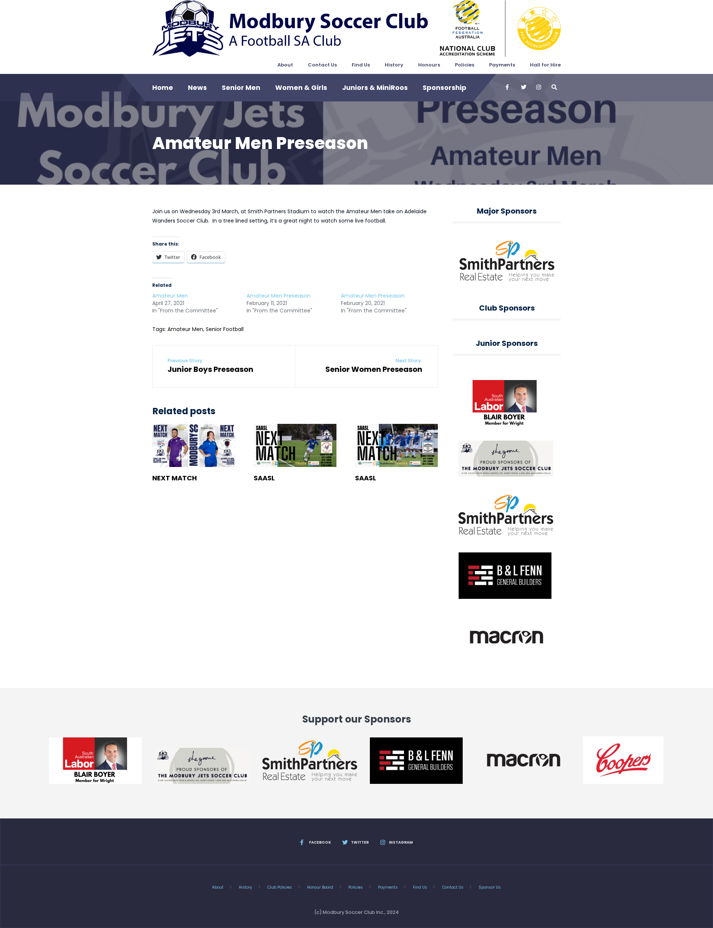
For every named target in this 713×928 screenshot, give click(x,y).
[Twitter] (523, 87)
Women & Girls (301, 87)
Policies (464, 64)
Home (162, 87)
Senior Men (241, 87)
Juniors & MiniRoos (375, 87)
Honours (429, 64)
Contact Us (322, 64)
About (285, 64)
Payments (502, 64)
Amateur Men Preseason (278, 295)
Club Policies (279, 887)
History (394, 64)
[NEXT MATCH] (193, 445)
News (197, 87)
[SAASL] (295, 445)
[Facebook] (508, 87)
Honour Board (320, 887)
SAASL (264, 478)
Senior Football (225, 329)
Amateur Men (170, 295)
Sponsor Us (490, 887)
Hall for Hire (545, 64)
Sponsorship (444, 87)
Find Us (361, 64)
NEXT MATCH (174, 478)
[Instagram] (538, 87)
